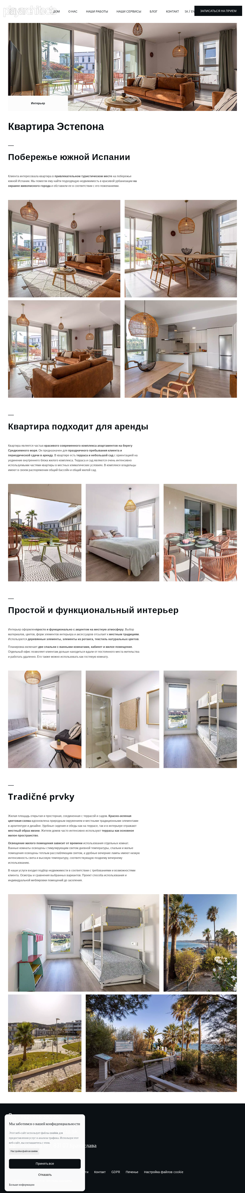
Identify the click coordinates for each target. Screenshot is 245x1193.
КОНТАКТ (172, 11)
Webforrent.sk (23, 1185)
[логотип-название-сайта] (30, 11)
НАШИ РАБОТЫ (97, 11)
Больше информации (21, 1184)
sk (186, 11)
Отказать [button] (45, 1175)
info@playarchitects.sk (49, 1131)
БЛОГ (153, 11)
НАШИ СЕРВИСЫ (129, 11)
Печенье (132, 1172)
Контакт (100, 1172)
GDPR (115, 1172)
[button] (45, 1164)
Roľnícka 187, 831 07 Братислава (58, 1146)
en (193, 11)
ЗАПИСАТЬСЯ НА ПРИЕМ (218, 11)
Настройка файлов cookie (163, 1172)
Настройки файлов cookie (24, 1151)
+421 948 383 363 (41, 1117)
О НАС (72, 11)
